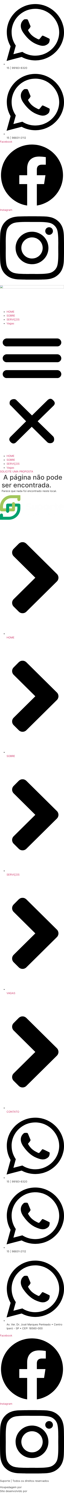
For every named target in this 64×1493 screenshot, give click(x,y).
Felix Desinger (37, 1491)
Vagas (10, 323)
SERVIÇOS (13, 319)
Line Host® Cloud (33, 1487)
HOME (10, 311)
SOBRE (11, 315)
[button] (32, 389)
